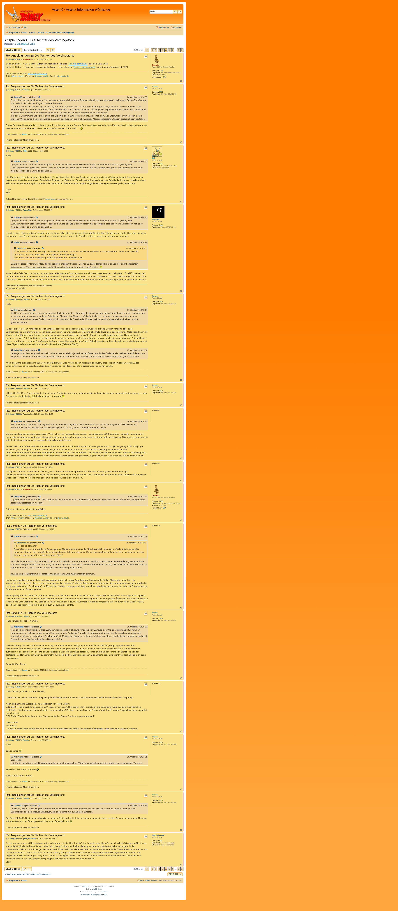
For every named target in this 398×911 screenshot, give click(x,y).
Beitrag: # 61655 (14, 389)
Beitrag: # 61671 (14, 467)
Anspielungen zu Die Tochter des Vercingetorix (39, 40)
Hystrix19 (18, 97)
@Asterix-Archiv (17, 76)
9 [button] (178, 50)
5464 (161, 225)
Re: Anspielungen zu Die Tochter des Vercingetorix (40, 55)
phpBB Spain (97, 889)
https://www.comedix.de (37, 73)
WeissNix (156, 219)
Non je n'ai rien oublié (84, 67)
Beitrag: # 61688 (14, 798)
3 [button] (162, 50)
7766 (161, 71)
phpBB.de (104, 892)
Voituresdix (18, 627)
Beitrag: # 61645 (14, 90)
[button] (147, 50)
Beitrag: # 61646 (14, 151)
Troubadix (18, 497)
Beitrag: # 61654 (14, 300)
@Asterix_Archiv (42, 76)
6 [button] (172, 50)
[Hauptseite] (28, 14)
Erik (18, 44)
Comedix (155, 65)
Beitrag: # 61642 (14, 59)
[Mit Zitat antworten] (146, 56)
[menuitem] (24, 27)
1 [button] (155, 50)
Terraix (154, 86)
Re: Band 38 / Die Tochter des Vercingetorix (31, 525)
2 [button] (159, 50)
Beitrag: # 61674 (14, 529)
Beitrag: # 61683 (14, 616)
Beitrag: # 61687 (14, 740)
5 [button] (169, 50)
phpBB (85, 886)
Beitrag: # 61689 (14, 839)
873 (160, 841)
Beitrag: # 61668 (14, 414)
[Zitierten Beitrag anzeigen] (39, 97)
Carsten (31, 44)
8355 (161, 164)
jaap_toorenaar (158, 835)
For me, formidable (78, 63)
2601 (161, 92)
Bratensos (21, 543)
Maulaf (24, 44)
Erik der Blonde (50, 199)
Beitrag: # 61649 (14, 210)
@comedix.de (63, 76)
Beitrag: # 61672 (14, 489)
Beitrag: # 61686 (14, 687)
